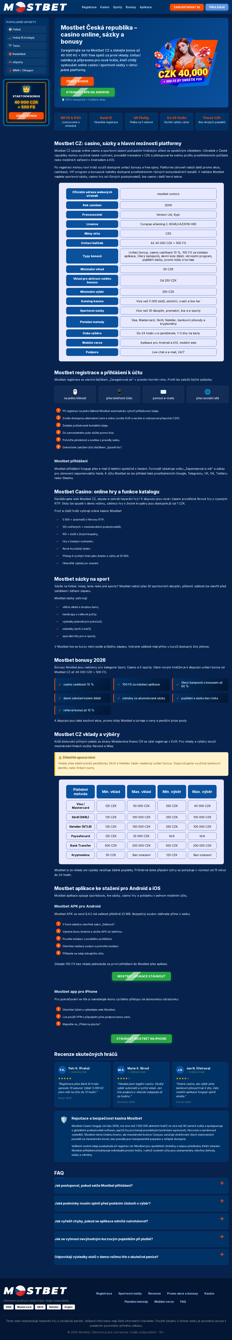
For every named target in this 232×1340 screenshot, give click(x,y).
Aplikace (146, 7)
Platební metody (136, 1301)
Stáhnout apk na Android (87, 92)
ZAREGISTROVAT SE (187, 7)
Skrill (40, 1307)
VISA (8, 1307)
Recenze (154, 1293)
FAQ (183, 1301)
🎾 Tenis (14, 45)
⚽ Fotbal (15, 29)
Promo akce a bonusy (182, 1293)
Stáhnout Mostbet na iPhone (141, 1038)
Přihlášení (217, 7)
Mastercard (24, 1307)
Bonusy (131, 7)
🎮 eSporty (16, 62)
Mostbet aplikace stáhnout (141, 976)
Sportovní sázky (130, 1293)
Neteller (54, 1307)
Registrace (89, 7)
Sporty (117, 7)
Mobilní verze (164, 1301)
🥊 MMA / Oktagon (21, 70)
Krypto (69, 1307)
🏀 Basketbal (17, 54)
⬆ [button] (224, 1332)
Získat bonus (26, 115)
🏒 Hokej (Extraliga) (21, 37)
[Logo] (35, 7)
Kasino (104, 7)
